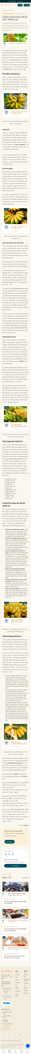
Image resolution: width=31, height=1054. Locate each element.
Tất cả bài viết (25, 877)
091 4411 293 (13, 1)
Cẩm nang (11, 10)
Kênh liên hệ (7, 1009)
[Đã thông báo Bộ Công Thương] (6, 1003)
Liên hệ (26, 993)
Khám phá (26, 971)
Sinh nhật (17, 991)
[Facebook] (5, 854)
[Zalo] (9, 854)
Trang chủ (4, 10)
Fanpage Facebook (5, 1020)
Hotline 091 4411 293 (7, 1012)
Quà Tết (17, 974)
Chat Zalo (21, 1)
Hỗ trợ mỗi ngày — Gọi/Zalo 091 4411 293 (6, 983)
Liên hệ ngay (15, 865)
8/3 (16, 977)
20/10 (16, 980)
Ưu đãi (25, 990)
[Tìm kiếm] (15, 5)
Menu (27, 5)
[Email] (12, 854)
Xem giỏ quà (9, 841)
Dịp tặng (18, 971)
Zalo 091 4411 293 (6, 1016)
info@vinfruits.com (7, 1023)
